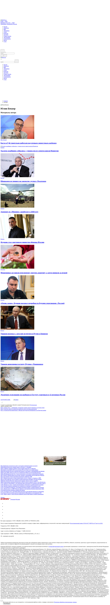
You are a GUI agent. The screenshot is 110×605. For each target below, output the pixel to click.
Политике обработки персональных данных (65, 602)
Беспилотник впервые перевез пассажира (13, 490)
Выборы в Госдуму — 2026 (8, 22)
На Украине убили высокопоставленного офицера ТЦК (16, 476)
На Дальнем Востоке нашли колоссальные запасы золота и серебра (19, 480)
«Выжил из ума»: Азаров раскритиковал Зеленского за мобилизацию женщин (22, 484)
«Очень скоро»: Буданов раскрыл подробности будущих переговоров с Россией (32, 303)
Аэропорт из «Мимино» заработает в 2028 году (19, 212)
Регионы (3, 269)
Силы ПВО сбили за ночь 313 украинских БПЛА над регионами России (21, 472)
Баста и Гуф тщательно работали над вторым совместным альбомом (28, 143)
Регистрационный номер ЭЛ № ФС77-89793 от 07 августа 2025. (86, 523)
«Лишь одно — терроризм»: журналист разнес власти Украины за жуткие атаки (22, 407)
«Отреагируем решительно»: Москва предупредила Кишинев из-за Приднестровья (23, 410)
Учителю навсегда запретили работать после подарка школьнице (19, 409)
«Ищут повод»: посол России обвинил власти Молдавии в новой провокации (22, 494)
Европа (2, 147)
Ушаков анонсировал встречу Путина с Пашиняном (22, 364)
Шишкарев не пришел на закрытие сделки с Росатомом (23, 181)
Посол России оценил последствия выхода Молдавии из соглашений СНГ (21, 492)
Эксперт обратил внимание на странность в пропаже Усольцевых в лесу (21, 486)
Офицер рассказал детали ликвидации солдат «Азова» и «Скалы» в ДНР (21, 478)
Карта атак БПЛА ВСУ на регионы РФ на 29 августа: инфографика (19, 470)
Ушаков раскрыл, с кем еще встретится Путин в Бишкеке (24, 334)
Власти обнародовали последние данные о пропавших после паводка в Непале (22, 475)
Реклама (18, 499)
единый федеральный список (56, 546)
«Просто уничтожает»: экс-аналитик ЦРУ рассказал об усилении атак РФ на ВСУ (23, 483)
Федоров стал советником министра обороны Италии (22, 242)
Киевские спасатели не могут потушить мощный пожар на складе (19, 465)
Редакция (13, 499)
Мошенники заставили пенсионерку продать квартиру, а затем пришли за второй (34, 273)
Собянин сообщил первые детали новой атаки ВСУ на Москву (18, 468)
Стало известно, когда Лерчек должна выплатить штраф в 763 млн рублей (21, 479)
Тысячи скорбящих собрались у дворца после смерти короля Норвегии (30, 151)
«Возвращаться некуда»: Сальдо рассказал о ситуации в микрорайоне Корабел (22, 474)
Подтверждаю (7, 603)
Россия (2, 178)
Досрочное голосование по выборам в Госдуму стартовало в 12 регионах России (33, 395)
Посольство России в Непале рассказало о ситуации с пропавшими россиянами (22, 471)
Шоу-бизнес (4, 140)
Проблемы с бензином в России (9, 24)
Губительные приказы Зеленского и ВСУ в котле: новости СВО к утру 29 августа (23, 482)
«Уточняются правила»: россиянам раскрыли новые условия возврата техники (22, 487)
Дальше (3, 497)
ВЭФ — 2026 (4, 21)
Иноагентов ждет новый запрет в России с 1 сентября (16, 467)
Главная (6, 101)
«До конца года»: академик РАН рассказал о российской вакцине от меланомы (22, 491)
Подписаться (33, 405)
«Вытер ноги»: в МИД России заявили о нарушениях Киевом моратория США (22, 488)
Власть (2, 330)
